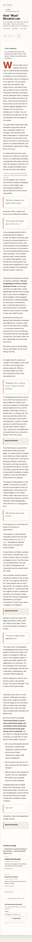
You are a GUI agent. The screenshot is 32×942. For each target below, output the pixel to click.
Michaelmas (15, 236)
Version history (8, 925)
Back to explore (7, 5)
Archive (8, 9)
